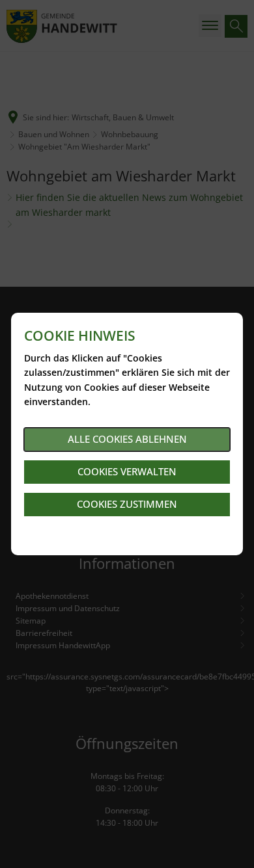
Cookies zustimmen (127, 503)
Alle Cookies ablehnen (127, 438)
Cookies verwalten (127, 471)
